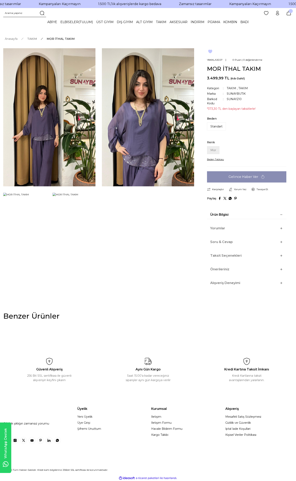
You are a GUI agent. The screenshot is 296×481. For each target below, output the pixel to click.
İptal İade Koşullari (237, 429)
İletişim (156, 416)
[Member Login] (277, 13)
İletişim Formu (161, 423)
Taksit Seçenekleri (226, 255)
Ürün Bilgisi (219, 214)
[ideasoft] (127, 478)
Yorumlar (217, 228)
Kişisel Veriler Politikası (240, 435)
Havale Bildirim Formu (166, 429)
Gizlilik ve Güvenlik (238, 423)
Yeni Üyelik (84, 416)
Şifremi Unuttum (89, 429)
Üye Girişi (83, 423)
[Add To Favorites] (210, 51)
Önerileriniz (219, 269)
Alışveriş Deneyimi (225, 283)
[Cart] (289, 13)
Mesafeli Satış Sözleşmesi (243, 416)
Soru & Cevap (221, 242)
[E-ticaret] (147, 478)
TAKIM (231, 88)
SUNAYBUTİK (236, 93)
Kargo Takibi (159, 435)
